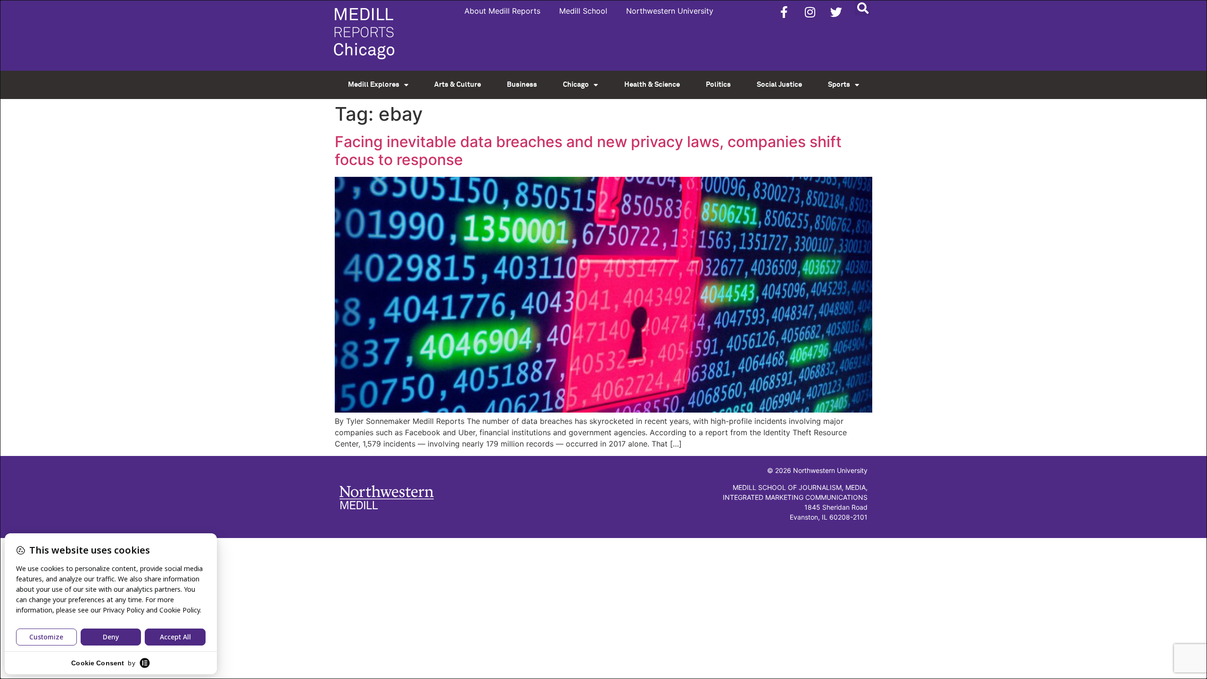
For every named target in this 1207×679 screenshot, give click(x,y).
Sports (839, 84)
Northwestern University (669, 11)
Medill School (583, 11)
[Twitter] (836, 12)
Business (522, 84)
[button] (862, 8)
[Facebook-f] (784, 12)
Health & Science (652, 84)
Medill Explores (373, 84)
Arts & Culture (457, 84)
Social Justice (779, 84)
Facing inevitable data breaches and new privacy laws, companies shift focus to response (588, 150)
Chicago (576, 84)
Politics (718, 84)
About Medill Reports (502, 11)
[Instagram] (810, 12)
